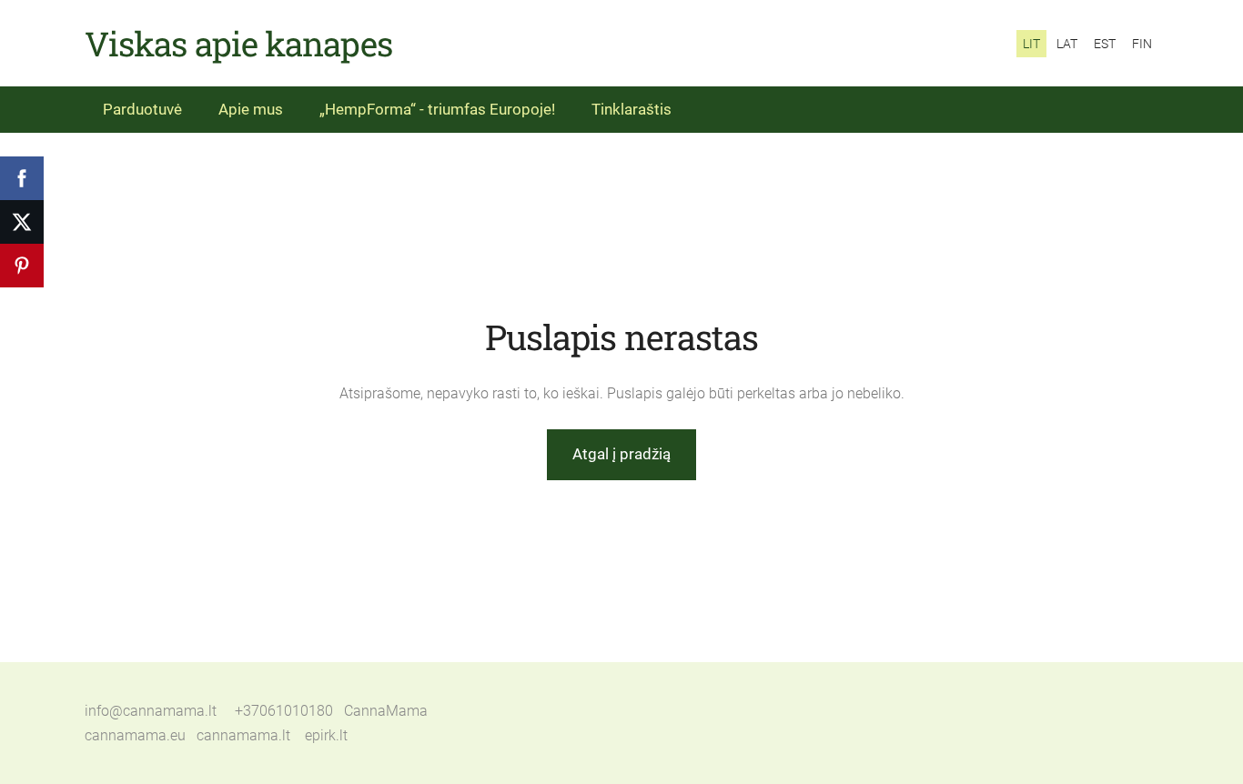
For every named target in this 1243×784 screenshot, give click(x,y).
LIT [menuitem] (1031, 43)
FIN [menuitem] (1142, 43)
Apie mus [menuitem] (250, 109)
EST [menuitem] (1105, 43)
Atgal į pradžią (621, 454)
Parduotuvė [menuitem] (142, 109)
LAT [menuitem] (1066, 43)
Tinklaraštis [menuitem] (631, 109)
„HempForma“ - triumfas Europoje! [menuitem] (437, 109)
